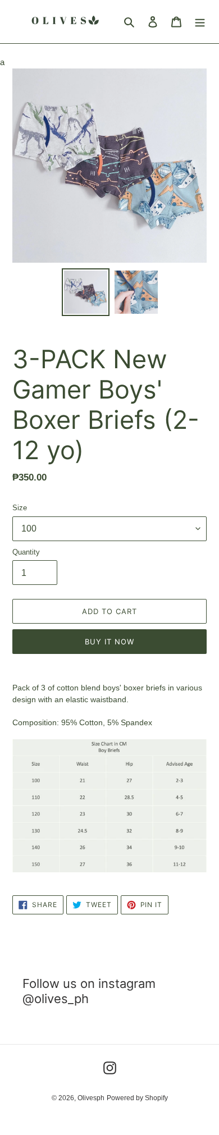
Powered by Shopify (137, 1098)
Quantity (26, 552)
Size (19, 508)
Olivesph (90, 1098)
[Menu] (200, 22)
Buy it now (109, 641)
